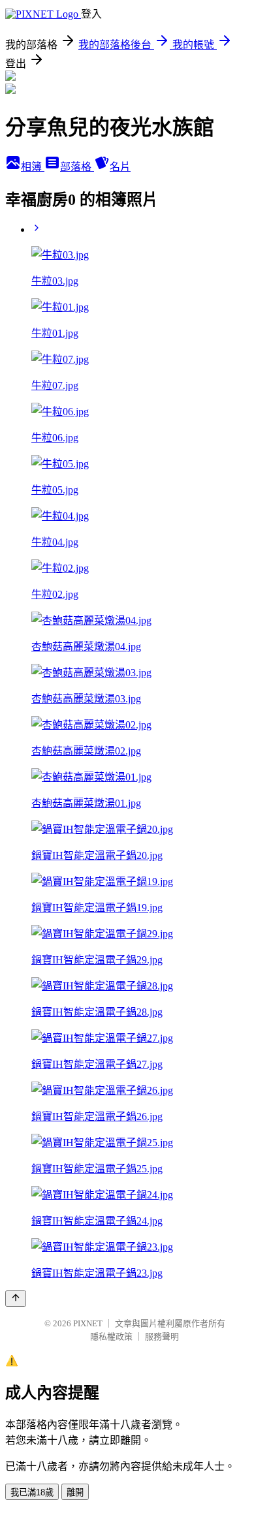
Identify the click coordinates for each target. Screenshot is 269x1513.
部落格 (77, 166)
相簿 (32, 166)
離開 (75, 1492)
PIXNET (88, 1323)
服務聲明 (162, 1336)
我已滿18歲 (32, 1492)
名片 (120, 166)
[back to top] (15, 1298)
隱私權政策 (111, 1336)
